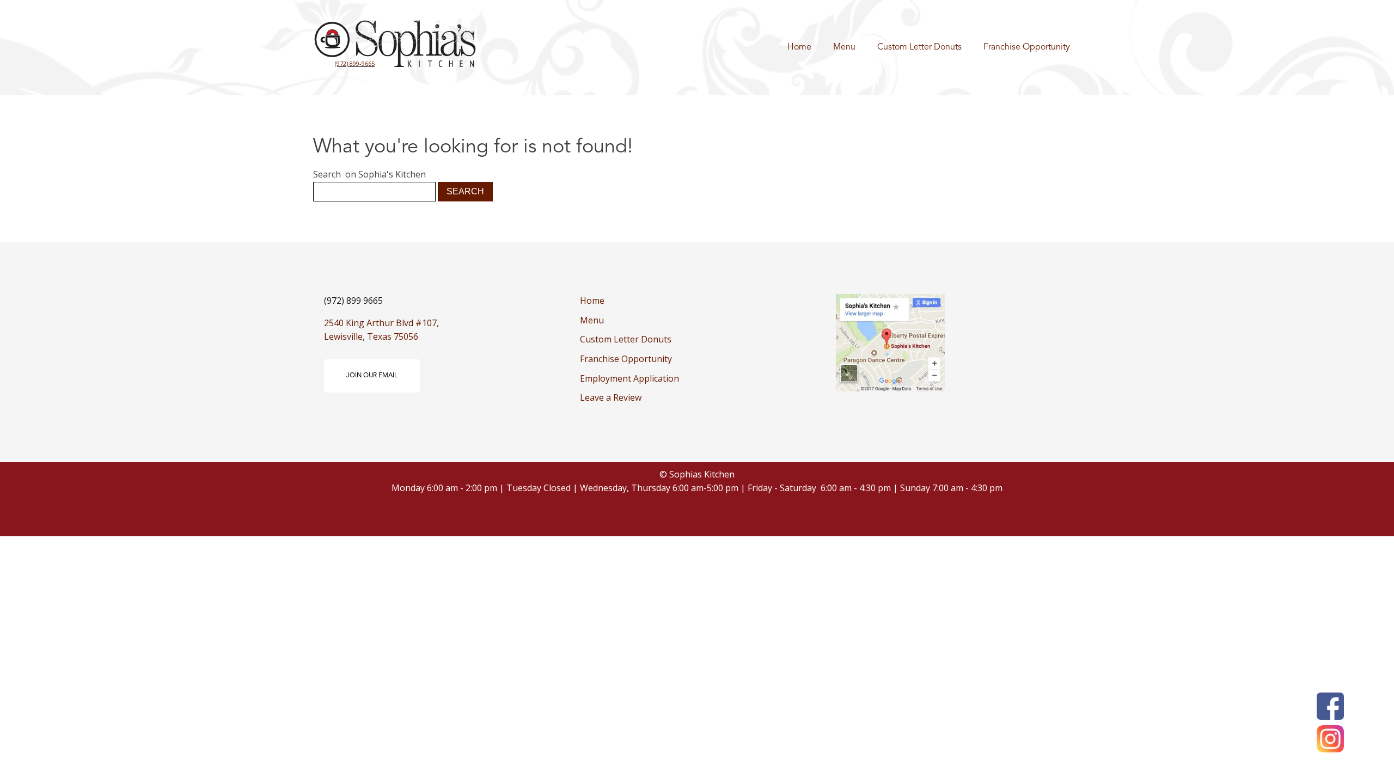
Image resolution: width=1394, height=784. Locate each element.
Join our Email (372, 375)
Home (799, 47)
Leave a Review (610, 397)
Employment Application (629, 378)
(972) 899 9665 (353, 301)
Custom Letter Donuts (919, 47)
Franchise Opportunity (1026, 47)
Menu (844, 47)
